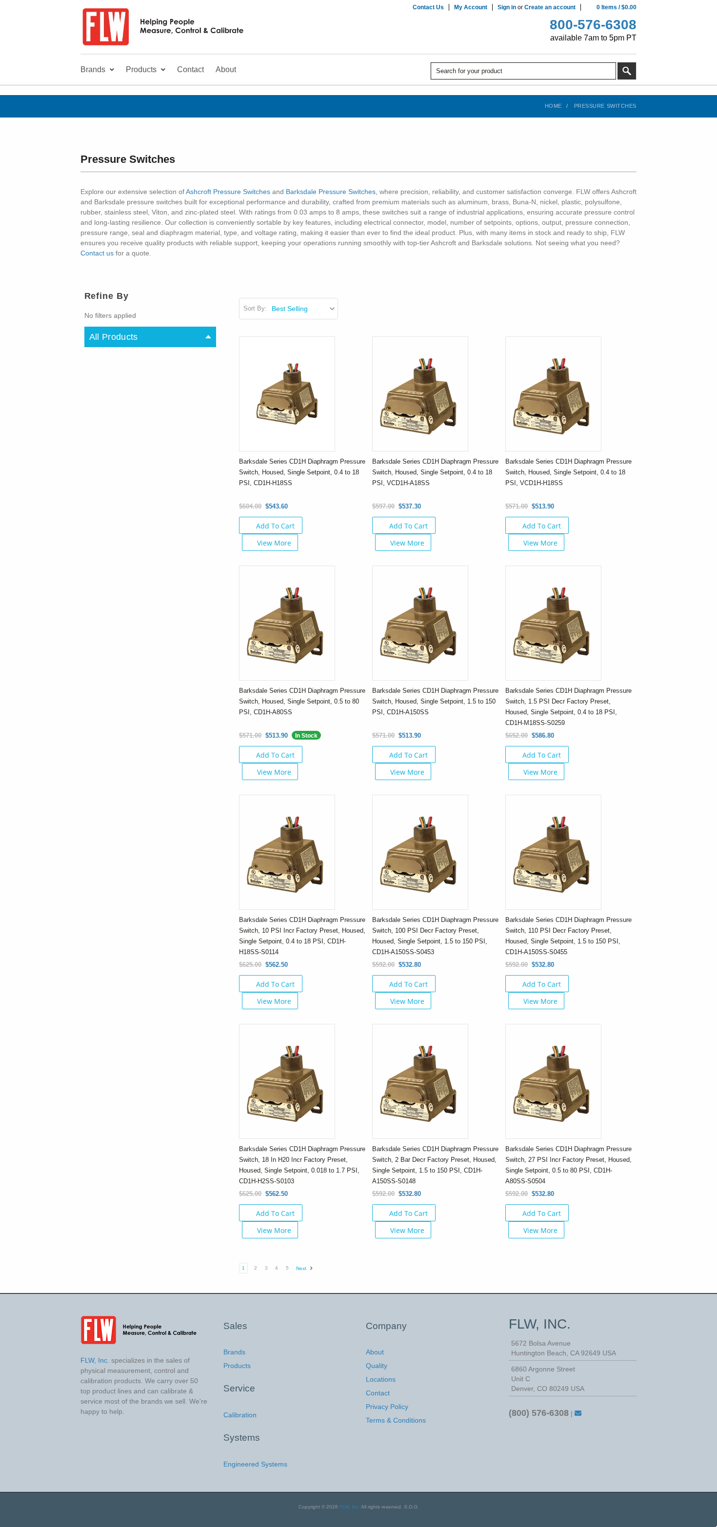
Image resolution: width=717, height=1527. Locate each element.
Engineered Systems (255, 1464)
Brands (234, 1352)
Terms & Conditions (396, 1420)
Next (302, 1268)
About (375, 1352)
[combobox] (523, 70)
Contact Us (428, 7)
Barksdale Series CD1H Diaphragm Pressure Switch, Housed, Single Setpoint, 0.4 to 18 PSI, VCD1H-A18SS (435, 472)
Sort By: (255, 308)
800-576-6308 (593, 24)
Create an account (550, 7)
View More (274, 543)
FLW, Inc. (349, 1506)
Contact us (97, 253)
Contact (378, 1393)
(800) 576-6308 (539, 1413)
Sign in (507, 7)
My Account (470, 7)
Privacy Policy (387, 1406)
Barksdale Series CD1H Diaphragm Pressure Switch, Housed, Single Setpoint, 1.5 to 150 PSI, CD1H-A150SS (435, 701)
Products (237, 1366)
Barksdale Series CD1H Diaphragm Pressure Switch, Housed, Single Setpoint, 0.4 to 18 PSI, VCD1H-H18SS (568, 472)
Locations (381, 1379)
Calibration (240, 1415)
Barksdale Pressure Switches (331, 192)
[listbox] (304, 308)
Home (553, 106)
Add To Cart (275, 525)
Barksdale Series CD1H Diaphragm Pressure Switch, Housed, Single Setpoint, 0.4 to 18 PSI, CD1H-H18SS (302, 472)
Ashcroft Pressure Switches (228, 192)
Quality (376, 1366)
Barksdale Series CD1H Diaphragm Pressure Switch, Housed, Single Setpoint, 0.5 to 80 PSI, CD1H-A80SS (302, 701)
